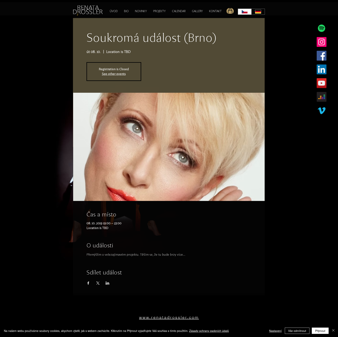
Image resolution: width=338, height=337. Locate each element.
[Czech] (244, 12)
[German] (258, 12)
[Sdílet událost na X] (98, 283)
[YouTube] (321, 83)
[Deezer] (321, 97)
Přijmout (320, 331)
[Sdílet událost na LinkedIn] (107, 283)
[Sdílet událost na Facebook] (88, 283)
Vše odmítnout (297, 331)
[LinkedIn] (321, 69)
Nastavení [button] (275, 331)
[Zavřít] (333, 331)
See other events (114, 73)
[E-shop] (230, 11)
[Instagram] (321, 42)
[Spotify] (321, 28)
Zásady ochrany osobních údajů (209, 331)
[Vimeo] (321, 110)
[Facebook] (321, 56)
